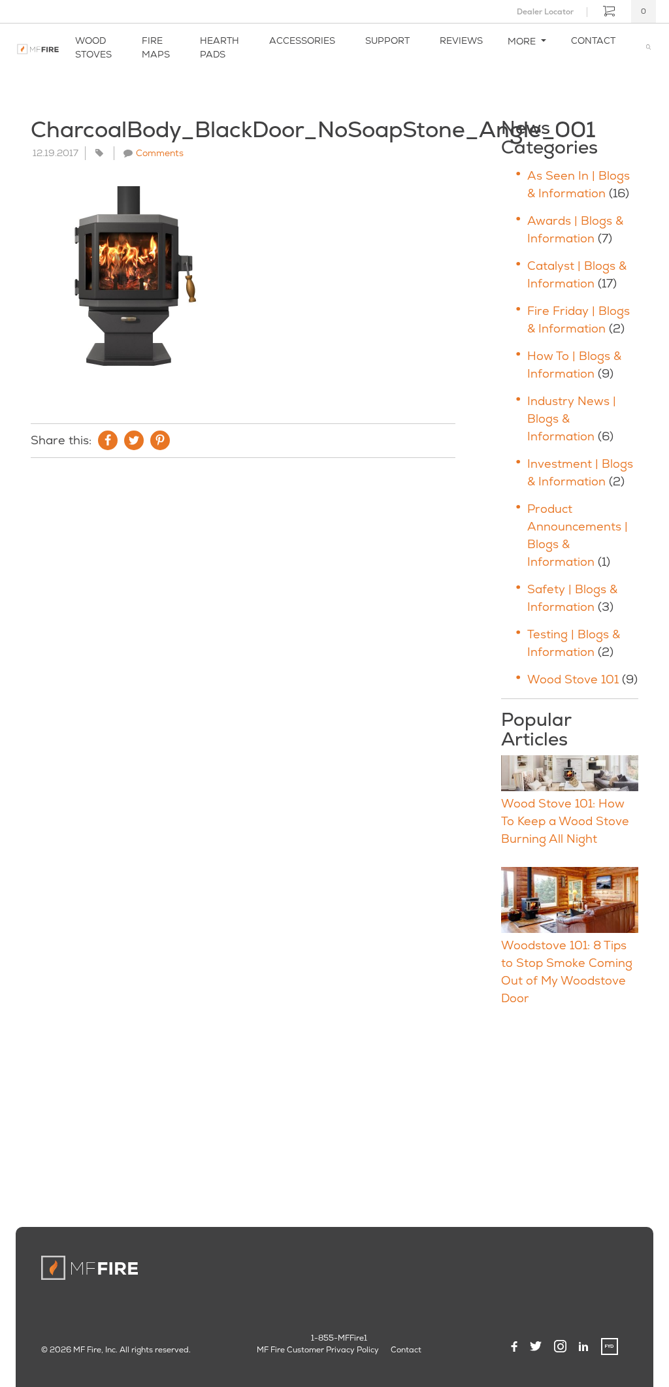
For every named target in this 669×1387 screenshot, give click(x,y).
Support (387, 40)
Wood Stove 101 (573, 679)
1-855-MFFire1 (339, 1338)
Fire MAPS (156, 47)
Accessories (302, 40)
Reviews (461, 40)
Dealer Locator (545, 12)
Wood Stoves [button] (93, 47)
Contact (593, 40)
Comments (160, 153)
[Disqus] (243, 645)
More (523, 41)
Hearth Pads (219, 47)
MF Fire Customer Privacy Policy (318, 1350)
